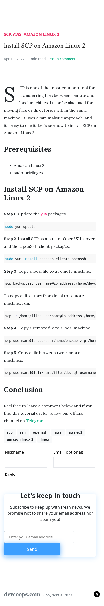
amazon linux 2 (41, 34)
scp (7, 34)
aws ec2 (75, 432)
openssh (40, 432)
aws (17, 34)
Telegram (35, 420)
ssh (23, 432)
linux (45, 439)
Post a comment (62, 58)
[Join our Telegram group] (97, 593)
